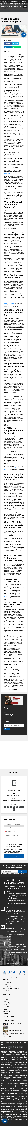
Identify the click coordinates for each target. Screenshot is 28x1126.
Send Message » (14, 856)
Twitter (16, 43)
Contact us (5, 999)
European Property (9, 714)
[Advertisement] (14, 754)
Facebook (8, 43)
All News (14, 689)
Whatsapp (17, 47)
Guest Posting (6, 1011)
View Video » (20, 49)
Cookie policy (6, 1003)
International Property (10, 715)
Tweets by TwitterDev (8, 1016)
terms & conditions (15, 852)
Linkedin (8, 47)
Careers (5, 1009)
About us (5, 997)
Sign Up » (22, 871)
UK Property (7, 711)
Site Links (5, 1013)
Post (5, 712)
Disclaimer (5, 1008)
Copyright (5, 1004)
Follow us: (4, 1047)
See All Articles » (7, 1036)
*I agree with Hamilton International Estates (13, 874)
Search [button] (7, 728)
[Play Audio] (23, 34)
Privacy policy (6, 1001)
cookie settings (11, 6)
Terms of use (6, 1006)
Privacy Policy (6, 875)
